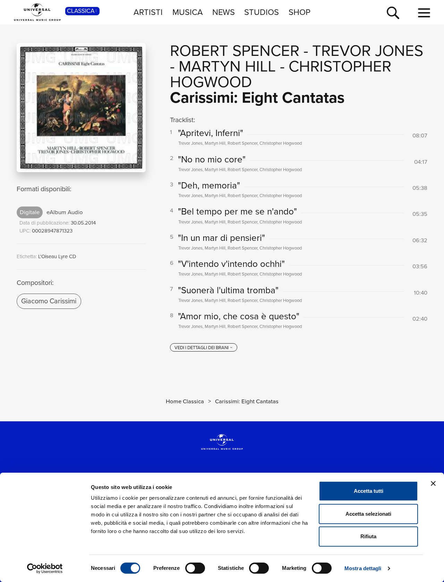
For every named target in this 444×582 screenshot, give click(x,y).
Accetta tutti (368, 491)
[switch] (195, 568)
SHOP (299, 12)
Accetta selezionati (368, 514)
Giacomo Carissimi (48, 301)
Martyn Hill (227, 66)
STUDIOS (261, 12)
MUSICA (187, 12)
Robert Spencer (234, 50)
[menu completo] (424, 13)
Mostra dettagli (363, 568)
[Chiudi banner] (433, 483)
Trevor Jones (367, 50)
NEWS (223, 12)
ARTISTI (148, 12)
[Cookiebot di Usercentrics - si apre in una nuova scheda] (45, 568)
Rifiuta (368, 536)
